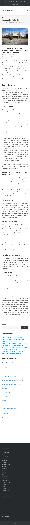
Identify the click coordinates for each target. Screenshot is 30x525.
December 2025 (6, 458)
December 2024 (6, 482)
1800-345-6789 (8, 1)
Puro (22, 523)
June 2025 (4, 470)
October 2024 (5, 484)
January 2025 (5, 480)
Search (4, 324)
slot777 (4, 404)
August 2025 (5, 466)
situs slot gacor (6, 433)
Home (7, 22)
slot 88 (16, 68)
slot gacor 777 (5, 437)
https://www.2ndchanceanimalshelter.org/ (12, 380)
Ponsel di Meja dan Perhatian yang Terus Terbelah (14, 337)
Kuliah (3, 510)
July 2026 (4, 454)
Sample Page (15, 4)
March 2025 (5, 476)
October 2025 (5, 462)
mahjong (4, 400)
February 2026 (5, 456)
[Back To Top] (26, 521)
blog (3, 504)
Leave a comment (8, 56)
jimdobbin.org (13, 523)
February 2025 (5, 478)
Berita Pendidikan (6, 502)
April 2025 (4, 474)
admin (15, 54)
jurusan (4, 506)
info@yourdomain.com (20, 1)
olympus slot (5, 388)
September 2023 (6, 490)
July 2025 (4, 468)
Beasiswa (4, 500)
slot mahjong (5, 413)
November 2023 (6, 486)
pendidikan (4, 512)
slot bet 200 (5, 371)
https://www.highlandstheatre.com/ (11, 384)
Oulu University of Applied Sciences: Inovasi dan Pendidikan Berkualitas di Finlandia (15, 50)
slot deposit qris (6, 367)
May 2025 (4, 472)
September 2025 (6, 464)
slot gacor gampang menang (9, 376)
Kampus (4, 508)
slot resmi (4, 429)
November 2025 (6, 460)
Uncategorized (5, 516)
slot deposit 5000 (6, 392)
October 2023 (5, 488)
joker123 (4, 417)
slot (3, 514)
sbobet (4, 421)
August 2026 (5, 452)
